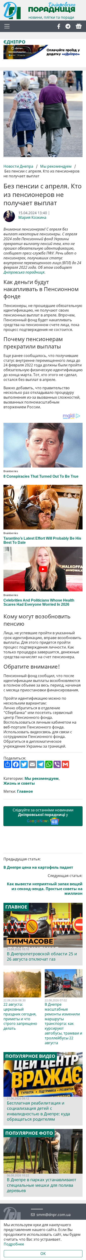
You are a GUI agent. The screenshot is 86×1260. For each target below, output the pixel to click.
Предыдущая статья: (38, 863)
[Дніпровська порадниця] (15, 1216)
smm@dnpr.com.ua (53, 1214)
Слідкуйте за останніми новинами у (43, 815)
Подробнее (14, 1244)
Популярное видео (30, 1056)
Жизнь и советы (19, 783)
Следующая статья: (45, 884)
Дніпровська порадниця (23, 272)
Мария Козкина (32, 217)
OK (43, 1253)
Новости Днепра (18, 166)
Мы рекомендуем (56, 166)
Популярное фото (29, 1133)
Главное (25, 791)
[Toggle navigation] (6, 26)
